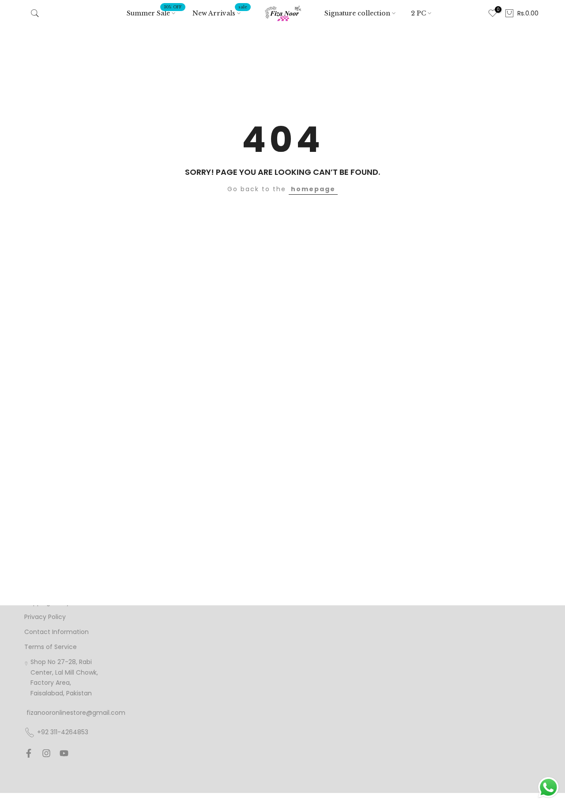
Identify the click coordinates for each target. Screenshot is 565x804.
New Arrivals (219, 12)
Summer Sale (154, 12)
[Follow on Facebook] (28, 753)
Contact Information (56, 632)
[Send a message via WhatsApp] (548, 787)
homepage (313, 189)
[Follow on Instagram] (46, 753)
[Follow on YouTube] (64, 753)
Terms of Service (50, 647)
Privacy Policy (45, 617)
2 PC (418, 13)
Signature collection (357, 13)
